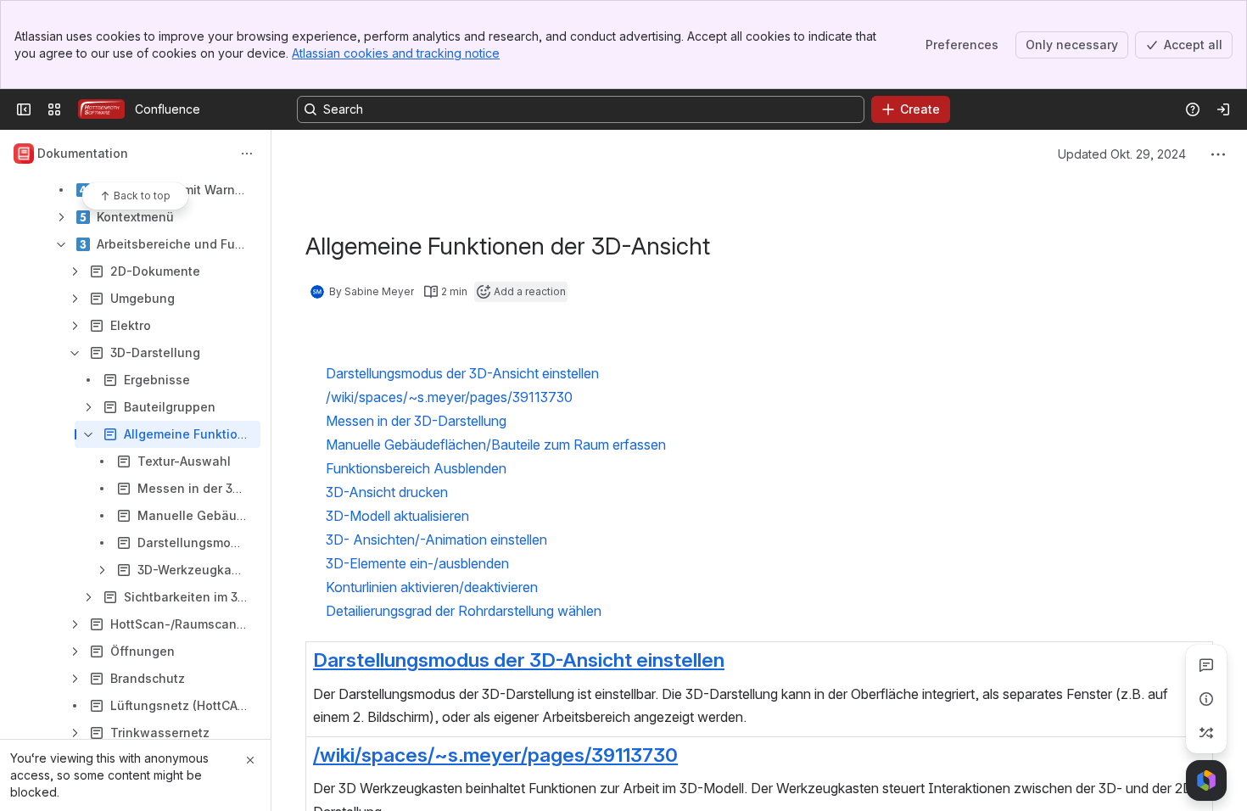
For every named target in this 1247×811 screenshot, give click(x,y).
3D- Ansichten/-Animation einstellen (436, 539)
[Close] (250, 760)
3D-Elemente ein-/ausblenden (417, 563)
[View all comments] (1206, 665)
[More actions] (247, 153)
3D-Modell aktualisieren (397, 515)
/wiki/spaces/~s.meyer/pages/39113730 (495, 755)
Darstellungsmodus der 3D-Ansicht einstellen (518, 660)
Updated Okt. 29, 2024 (1122, 154)
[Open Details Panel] (1206, 699)
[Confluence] (101, 109)
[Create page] (1206, 733)
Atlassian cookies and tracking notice (396, 53)
